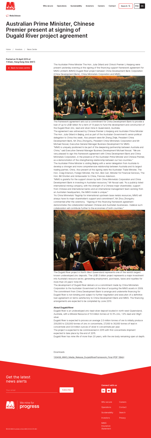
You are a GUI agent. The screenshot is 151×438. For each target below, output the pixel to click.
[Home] (10, 6)
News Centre (32, 49)
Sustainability (107, 412)
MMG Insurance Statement (106, 426)
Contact (122, 407)
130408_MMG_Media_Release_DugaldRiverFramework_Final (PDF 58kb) (89, 357)
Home (8, 49)
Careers (122, 402)
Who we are (106, 402)
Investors (18, 49)
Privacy (122, 418)
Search (122, 412)
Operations (106, 407)
